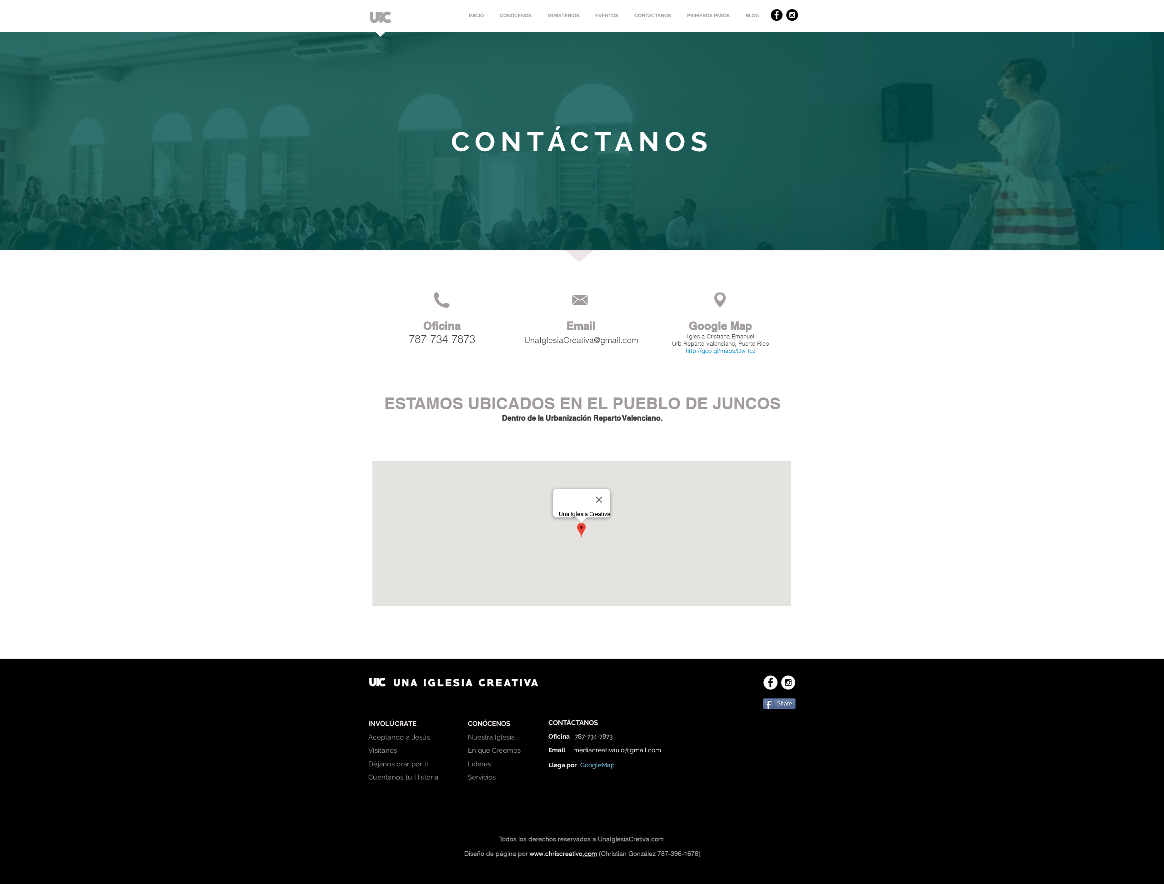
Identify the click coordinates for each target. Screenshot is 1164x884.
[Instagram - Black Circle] (792, 15)
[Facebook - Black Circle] (777, 15)
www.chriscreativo (556, 853)
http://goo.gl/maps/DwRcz (721, 350)
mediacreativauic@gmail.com (617, 750)
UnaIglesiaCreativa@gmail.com (581, 340)
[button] (515, 16)
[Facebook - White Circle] (770, 682)
